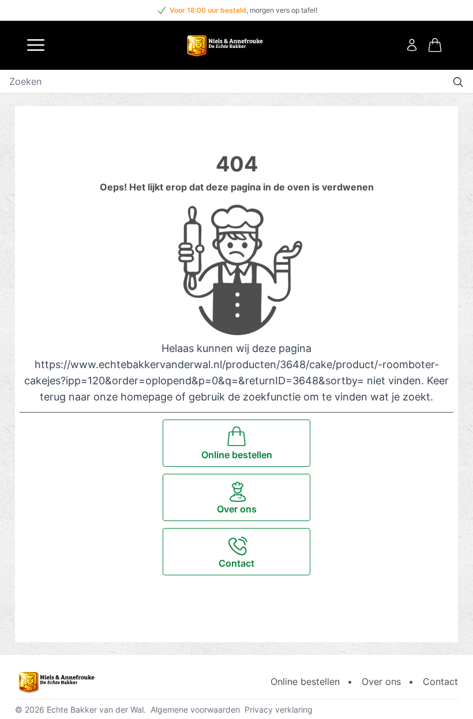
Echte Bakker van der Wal (95, 709)
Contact (440, 681)
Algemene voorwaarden (195, 709)
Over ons (381, 681)
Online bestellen (305, 681)
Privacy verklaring (279, 709)
